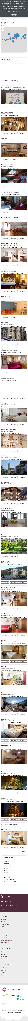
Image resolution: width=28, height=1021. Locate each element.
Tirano (5, 872)
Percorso (3, 919)
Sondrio (3, 970)
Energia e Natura (6, 952)
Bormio (5, 861)
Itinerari (3, 926)
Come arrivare (5, 935)
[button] (14, 39)
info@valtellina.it (11, 1012)
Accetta (14, 15)
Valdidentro (7, 865)
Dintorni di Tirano (8, 870)
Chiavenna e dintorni (9, 884)
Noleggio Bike (5, 924)
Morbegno (4, 968)
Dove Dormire (5, 922)
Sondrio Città (7, 877)
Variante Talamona (6, 938)
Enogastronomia (6, 959)
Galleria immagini (6, 940)
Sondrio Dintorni (8, 879)
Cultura (3, 954)
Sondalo (6, 868)
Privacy (19, 1012)
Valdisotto (6, 863)
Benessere (4, 956)
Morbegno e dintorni (9, 881)
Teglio (5, 875)
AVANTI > (23, 851)
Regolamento (5, 942)
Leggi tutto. (17, 11)
